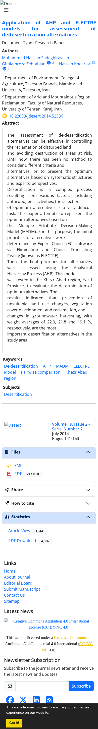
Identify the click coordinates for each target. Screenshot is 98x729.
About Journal (17, 577)
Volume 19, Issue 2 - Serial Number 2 (71, 426)
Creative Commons (70, 637)
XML (17, 465)
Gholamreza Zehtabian (23, 64)
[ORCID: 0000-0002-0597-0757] (48, 63)
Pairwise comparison (41, 372)
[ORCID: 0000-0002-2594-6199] (4, 69)
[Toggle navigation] (47, 10)
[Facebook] (10, 701)
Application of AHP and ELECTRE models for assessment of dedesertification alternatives (49, 28)
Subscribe (81, 686)
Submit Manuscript (22, 589)
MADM (62, 366)
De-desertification (21, 366)
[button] (51, 713)
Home (10, 571)
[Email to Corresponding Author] (93, 63)
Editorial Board (18, 583)
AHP (47, 366)
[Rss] (49, 701)
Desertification (18, 394)
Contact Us (14, 595)
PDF (26, 473)
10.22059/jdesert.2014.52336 (36, 116)
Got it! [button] (14, 723)
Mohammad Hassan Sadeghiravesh (35, 58)
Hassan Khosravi (75, 64)
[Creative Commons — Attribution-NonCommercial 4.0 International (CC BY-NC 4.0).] (49, 624)
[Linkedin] (36, 701)
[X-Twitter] (23, 701)
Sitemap (12, 601)
